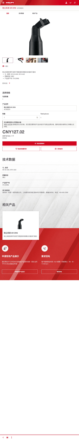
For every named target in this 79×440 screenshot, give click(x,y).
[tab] (7, 13)
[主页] (9, 3)
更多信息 (4, 83)
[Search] (75, 3)
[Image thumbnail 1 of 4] (7, 60)
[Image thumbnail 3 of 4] (31, 60)
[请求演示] (7, 437)
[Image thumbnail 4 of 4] (42, 60)
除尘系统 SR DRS (11, 233)
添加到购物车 (40, 143)
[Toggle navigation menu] (3, 3)
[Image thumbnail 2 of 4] (19, 60)
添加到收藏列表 (22, 149)
